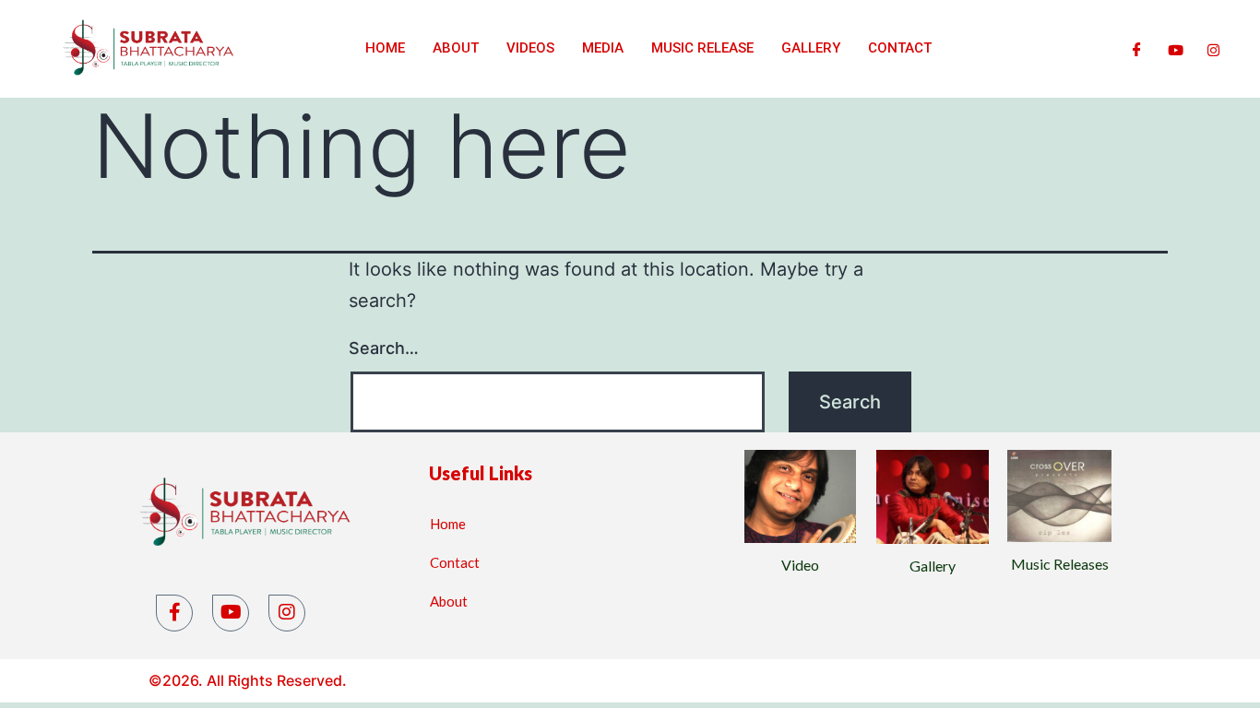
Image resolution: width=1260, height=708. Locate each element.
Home (385, 48)
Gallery (810, 48)
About (456, 48)
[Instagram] (1213, 49)
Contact (900, 48)
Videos (530, 48)
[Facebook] (1137, 49)
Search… (384, 348)
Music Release (702, 48)
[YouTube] (230, 613)
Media (603, 48)
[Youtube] (1175, 49)
